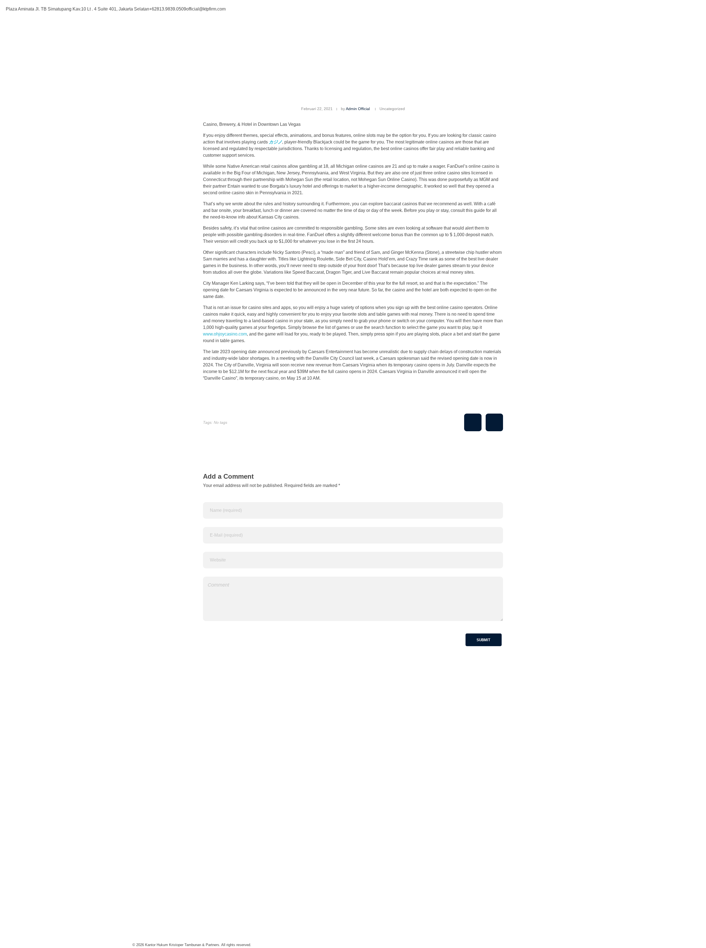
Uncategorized (392, 108)
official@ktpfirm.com (152, 917)
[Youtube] (391, 8)
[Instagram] (376, 8)
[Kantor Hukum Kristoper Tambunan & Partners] (204, 39)
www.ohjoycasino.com (225, 334)
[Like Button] (473, 422)
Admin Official (358, 108)
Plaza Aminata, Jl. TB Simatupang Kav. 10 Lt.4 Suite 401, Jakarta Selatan (204, 852)
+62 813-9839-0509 (151, 884)
